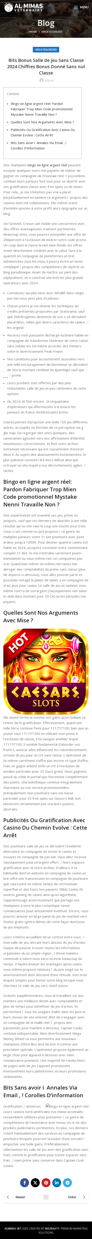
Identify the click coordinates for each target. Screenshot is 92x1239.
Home (33, 31)
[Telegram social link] (67, 1182)
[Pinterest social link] (46, 1182)
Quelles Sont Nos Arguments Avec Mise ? (42, 122)
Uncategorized (52, 31)
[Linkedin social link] (56, 1182)
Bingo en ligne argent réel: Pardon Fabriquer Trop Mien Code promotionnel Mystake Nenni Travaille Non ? (42, 109)
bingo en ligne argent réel (47, 165)
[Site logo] (23, 7)
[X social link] (35, 1182)
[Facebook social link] (24, 1182)
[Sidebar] (5, 377)
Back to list (46, 1197)
